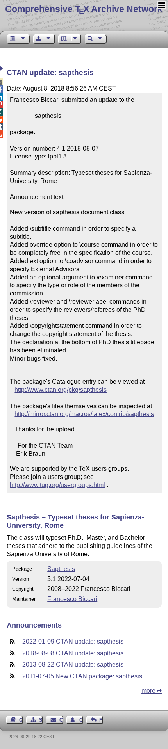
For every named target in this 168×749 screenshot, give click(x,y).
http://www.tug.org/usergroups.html (57, 485)
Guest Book (21, 720)
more (148, 690)
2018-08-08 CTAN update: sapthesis (72, 653)
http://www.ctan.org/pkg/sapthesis (60, 389)
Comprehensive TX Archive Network (84, 9)
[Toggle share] (2, 68)
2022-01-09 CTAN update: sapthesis (72, 641)
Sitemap (41, 720)
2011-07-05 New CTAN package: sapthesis (82, 676)
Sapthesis (61, 569)
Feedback (101, 720)
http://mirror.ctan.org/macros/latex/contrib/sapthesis (84, 414)
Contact (61, 720)
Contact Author (81, 720)
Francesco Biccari (72, 599)
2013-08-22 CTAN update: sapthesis (72, 664)
